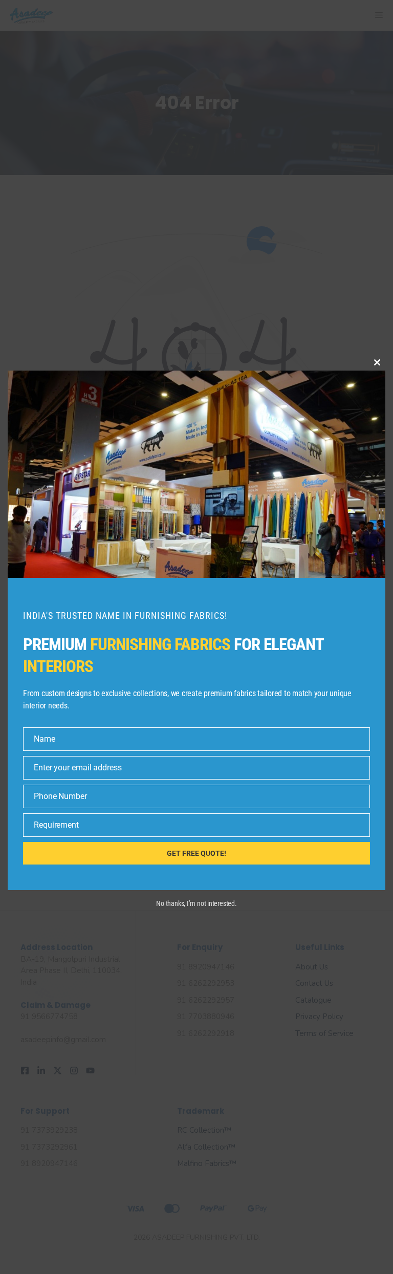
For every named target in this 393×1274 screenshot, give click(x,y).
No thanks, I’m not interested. (196, 903)
